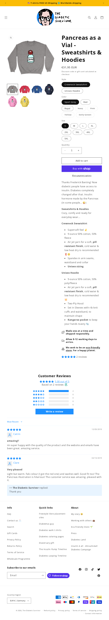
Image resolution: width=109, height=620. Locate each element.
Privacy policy (64, 610)
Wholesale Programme (18, 558)
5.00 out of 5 (62, 381)
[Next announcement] (103, 3)
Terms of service (79, 610)
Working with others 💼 (83, 520)
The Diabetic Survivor (32, 610)
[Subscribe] (42, 575)
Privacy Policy (14, 539)
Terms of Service (15, 552)
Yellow (70, 115)
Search (10, 527)
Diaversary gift (46, 543)
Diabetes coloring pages (51, 536)
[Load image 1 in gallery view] (12, 89)
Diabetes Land (78, 539)
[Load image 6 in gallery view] (24, 101)
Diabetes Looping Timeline (52, 555)
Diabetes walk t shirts (50, 530)
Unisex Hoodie (72, 91)
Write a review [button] (54, 411)
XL (92, 125)
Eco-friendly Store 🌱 (82, 527)
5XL (66, 138)
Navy (82, 109)
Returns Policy (14, 546)
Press (74, 533)
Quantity (66, 145)
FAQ (9, 514)
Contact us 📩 (14, 520)
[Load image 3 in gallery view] (37, 89)
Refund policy (49, 610)
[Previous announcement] (5, 3)
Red (85, 102)
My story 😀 (77, 514)
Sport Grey (70, 102)
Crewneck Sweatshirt (76, 84)
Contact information (93, 613)
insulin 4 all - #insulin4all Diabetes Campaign (84, 548)
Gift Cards (12, 533)
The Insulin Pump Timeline (53, 549)
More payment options (81, 175)
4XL (88, 132)
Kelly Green (86, 115)
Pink (94, 109)
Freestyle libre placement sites (52, 515)
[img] (14, 429)
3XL (77, 132)
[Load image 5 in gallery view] (12, 101)
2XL (66, 132)
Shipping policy (95, 610)
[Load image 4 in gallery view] (49, 89)
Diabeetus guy (46, 523)
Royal (67, 108)
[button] (6, 17)
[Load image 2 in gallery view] (24, 89)
